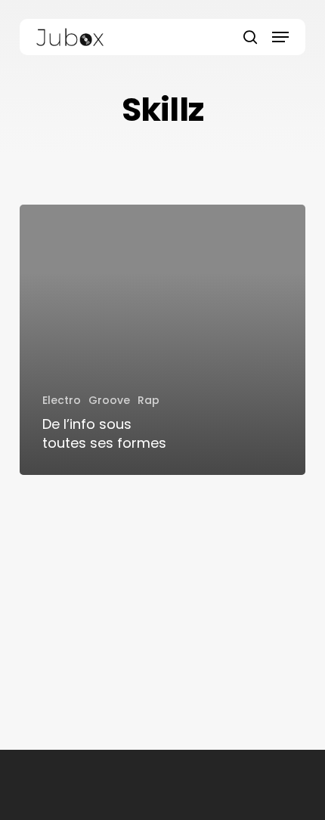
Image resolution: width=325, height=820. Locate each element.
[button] (280, 37)
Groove (109, 400)
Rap (148, 400)
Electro (61, 400)
